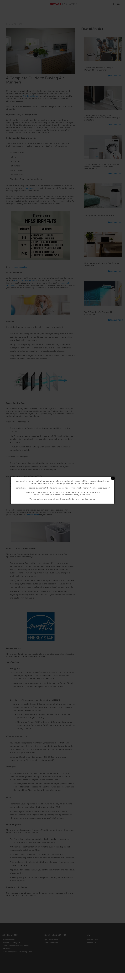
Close (113, 478)
